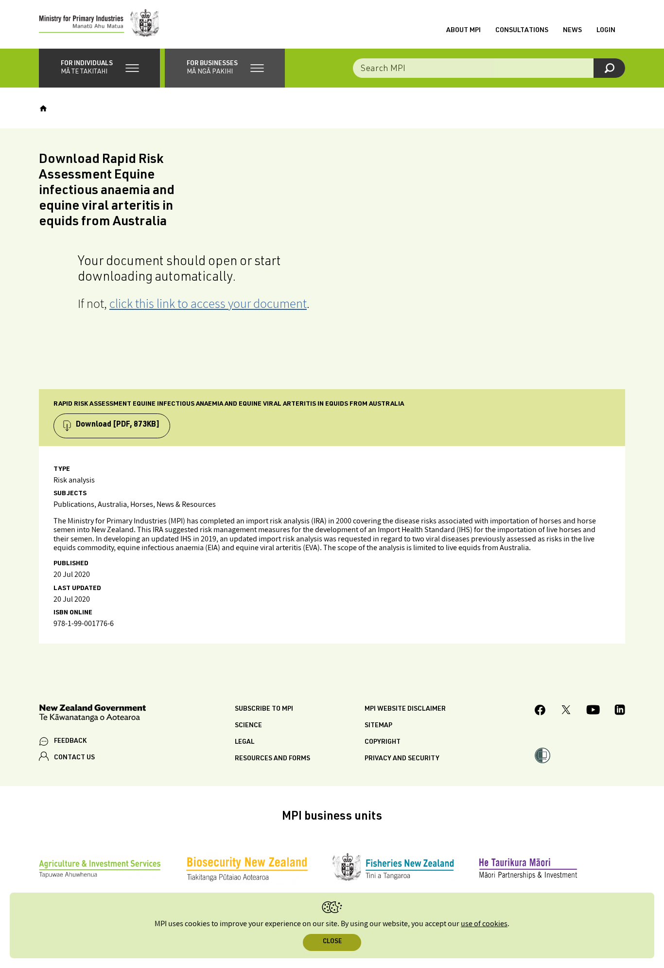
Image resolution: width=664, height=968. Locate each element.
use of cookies (484, 924)
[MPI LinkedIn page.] (619, 711)
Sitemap (378, 725)
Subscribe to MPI (264, 709)
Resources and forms (272, 758)
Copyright (383, 742)
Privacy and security (402, 758)
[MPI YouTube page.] (593, 711)
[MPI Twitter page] (566, 711)
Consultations (521, 30)
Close (332, 942)
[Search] (609, 68)
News (572, 30)
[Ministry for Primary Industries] (99, 24)
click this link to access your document (208, 303)
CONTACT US (74, 757)
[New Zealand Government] (92, 714)
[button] (99, 68)
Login (605, 30)
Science (248, 725)
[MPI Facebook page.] (540, 711)
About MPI (463, 30)
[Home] (43, 108)
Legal (244, 742)
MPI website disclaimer (405, 709)
